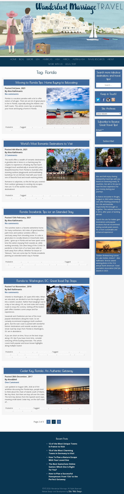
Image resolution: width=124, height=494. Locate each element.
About (110, 59)
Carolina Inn (64, 352)
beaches (74, 262)
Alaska (29, 195)
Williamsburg (32, 357)
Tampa (8, 130)
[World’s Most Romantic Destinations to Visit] (67, 165)
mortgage (69, 127)
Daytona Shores (42, 264)
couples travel (57, 195)
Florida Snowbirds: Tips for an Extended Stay (46, 211)
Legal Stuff (70, 64)
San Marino (31, 198)
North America (35, 262)
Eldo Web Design (75, 491)
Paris (23, 198)
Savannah (52, 354)
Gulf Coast (37, 127)
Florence (67, 195)
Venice (39, 198)
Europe (30, 59)
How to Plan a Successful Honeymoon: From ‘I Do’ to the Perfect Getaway (63, 476)
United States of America (53, 262)
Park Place (18, 410)
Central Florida (15, 264)
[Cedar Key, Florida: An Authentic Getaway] (67, 390)
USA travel (79, 354)
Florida (16, 127)
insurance (59, 127)
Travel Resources (96, 59)
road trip (43, 354)
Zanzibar (47, 198)
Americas (47, 59)
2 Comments (11, 155)
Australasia (79, 59)
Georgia (21, 354)
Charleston (74, 352)
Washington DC (19, 357)
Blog (21, 59)
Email (100, 130)
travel (17, 267)
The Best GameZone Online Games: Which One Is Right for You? (62, 467)
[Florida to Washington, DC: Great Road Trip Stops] (67, 300)
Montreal (16, 198)
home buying (48, 127)
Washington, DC (44, 352)
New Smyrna (73, 264)
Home (13, 59)
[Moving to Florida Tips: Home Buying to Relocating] (67, 106)
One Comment (12, 382)
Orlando (83, 264)
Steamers (27, 410)
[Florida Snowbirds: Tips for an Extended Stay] (67, 233)
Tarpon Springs (19, 130)
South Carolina (63, 354)
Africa (66, 59)
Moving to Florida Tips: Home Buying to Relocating (46, 82)
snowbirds (9, 267)
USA (38, 59)
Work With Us (55, 64)
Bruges (47, 195)
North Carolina (32, 354)
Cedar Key (44, 408)
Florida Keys (62, 264)
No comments (12, 94)
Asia (57, 59)
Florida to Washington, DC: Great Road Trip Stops (46, 280)
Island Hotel (74, 408)
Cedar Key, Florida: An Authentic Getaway (46, 370)
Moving (77, 127)
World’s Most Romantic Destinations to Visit (46, 143)
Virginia (8, 357)
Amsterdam (38, 195)
